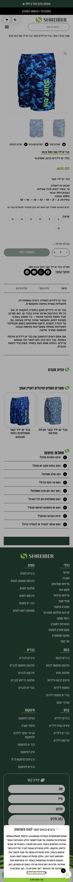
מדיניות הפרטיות (36, 873)
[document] (36, 441)
